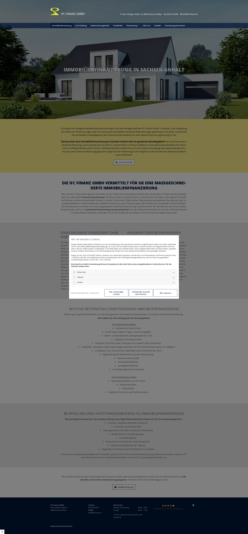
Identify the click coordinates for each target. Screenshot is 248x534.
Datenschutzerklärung (79, 293)
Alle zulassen (165, 293)
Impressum (94, 293)
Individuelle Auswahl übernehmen (141, 292)
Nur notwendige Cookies (116, 292)
